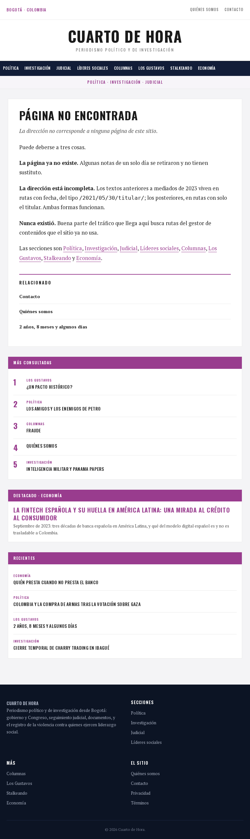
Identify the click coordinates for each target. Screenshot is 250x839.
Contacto (234, 9)
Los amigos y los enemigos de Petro (63, 408)
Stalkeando (181, 68)
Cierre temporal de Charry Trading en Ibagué (61, 647)
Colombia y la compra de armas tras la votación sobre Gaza (77, 604)
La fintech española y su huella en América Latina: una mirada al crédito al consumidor (121, 513)
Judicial (63, 68)
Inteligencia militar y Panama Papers (65, 469)
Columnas (123, 68)
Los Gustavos (151, 68)
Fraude (33, 430)
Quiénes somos (204, 9)
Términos (140, 803)
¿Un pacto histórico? (49, 386)
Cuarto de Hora (125, 36)
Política (11, 68)
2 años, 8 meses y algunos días (53, 327)
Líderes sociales (92, 68)
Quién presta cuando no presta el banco (55, 582)
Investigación (37, 68)
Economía (206, 68)
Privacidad (140, 793)
